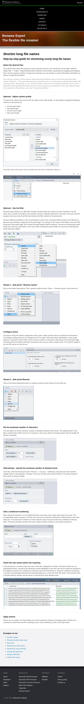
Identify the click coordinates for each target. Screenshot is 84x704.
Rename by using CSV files (16, 649)
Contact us (61, 682)
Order (42, 18)
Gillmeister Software (12, 2)
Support (42, 22)
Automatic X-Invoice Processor (29, 682)
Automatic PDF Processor (28, 679)
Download (42, 15)
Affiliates (45, 676)
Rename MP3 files (13, 654)
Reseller (45, 679)
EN (78, 3)
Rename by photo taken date (17, 640)
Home (42, 8)
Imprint (60, 676)
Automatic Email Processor (28, 676)
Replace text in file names (16, 646)
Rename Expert (24, 691)
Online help (42, 28)
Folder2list (22, 688)
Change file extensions (15, 651)
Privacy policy (62, 679)
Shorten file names (13, 657)
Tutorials (42, 25)
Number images (12, 637)
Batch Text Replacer (26, 685)
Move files (10, 643)
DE (81, 3)
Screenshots (42, 12)
